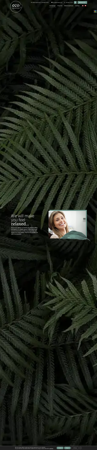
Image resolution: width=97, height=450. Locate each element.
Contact (77, 5)
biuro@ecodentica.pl (57, 2)
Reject (67, 448)
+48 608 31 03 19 (69, 2)
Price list (59, 5)
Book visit (82, 2)
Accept (60, 448)
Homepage (52, 5)
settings (51, 448)
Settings (75, 448)
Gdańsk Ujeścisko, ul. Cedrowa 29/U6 (40, 2)
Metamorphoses (68, 5)
